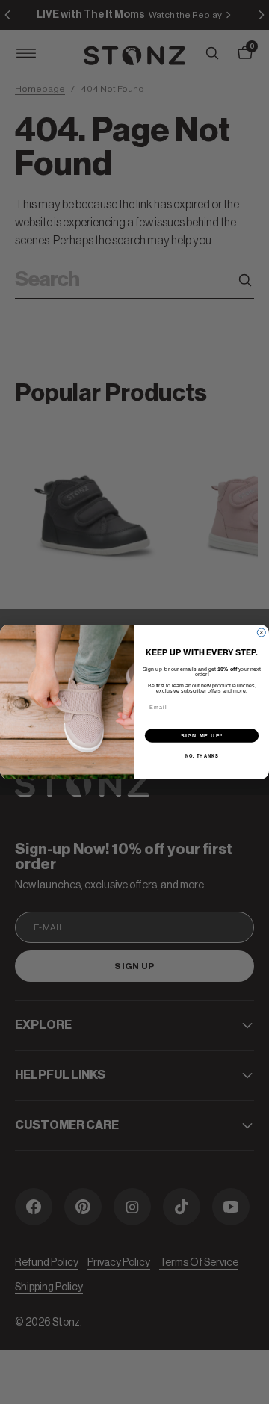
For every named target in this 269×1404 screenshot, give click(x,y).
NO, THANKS (202, 755)
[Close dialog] (261, 632)
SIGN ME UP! (202, 735)
